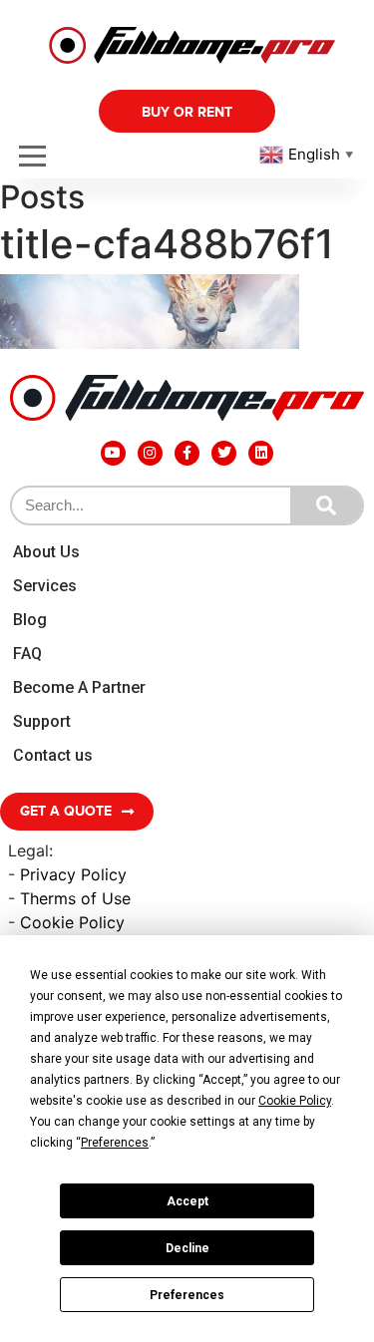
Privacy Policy (73, 874)
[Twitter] (223, 453)
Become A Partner (79, 687)
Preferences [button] (115, 1143)
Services (45, 585)
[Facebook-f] (187, 453)
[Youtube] (113, 453)
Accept (187, 1201)
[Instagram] (150, 453)
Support (42, 721)
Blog (30, 619)
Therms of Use (75, 898)
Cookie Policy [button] (294, 1101)
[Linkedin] (260, 453)
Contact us (53, 755)
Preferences (187, 1295)
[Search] (326, 505)
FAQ (27, 653)
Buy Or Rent (187, 112)
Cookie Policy (72, 922)
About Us (46, 551)
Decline (187, 1248)
